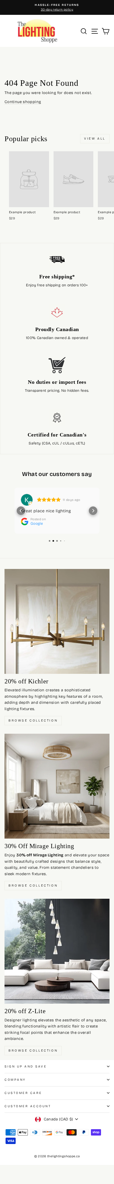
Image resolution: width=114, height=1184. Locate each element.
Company (15, 1079)
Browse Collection (33, 720)
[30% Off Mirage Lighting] (57, 786)
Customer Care (23, 1093)
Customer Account (28, 1106)
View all (95, 138)
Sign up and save (26, 1066)
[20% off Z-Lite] (57, 951)
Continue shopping (23, 101)
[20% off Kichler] (57, 621)
